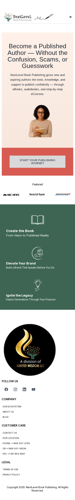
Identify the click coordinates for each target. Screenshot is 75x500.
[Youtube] (33, 389)
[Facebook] (6, 389)
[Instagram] (15, 389)
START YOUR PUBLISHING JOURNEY (37, 162)
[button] (70, 17)
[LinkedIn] (24, 389)
